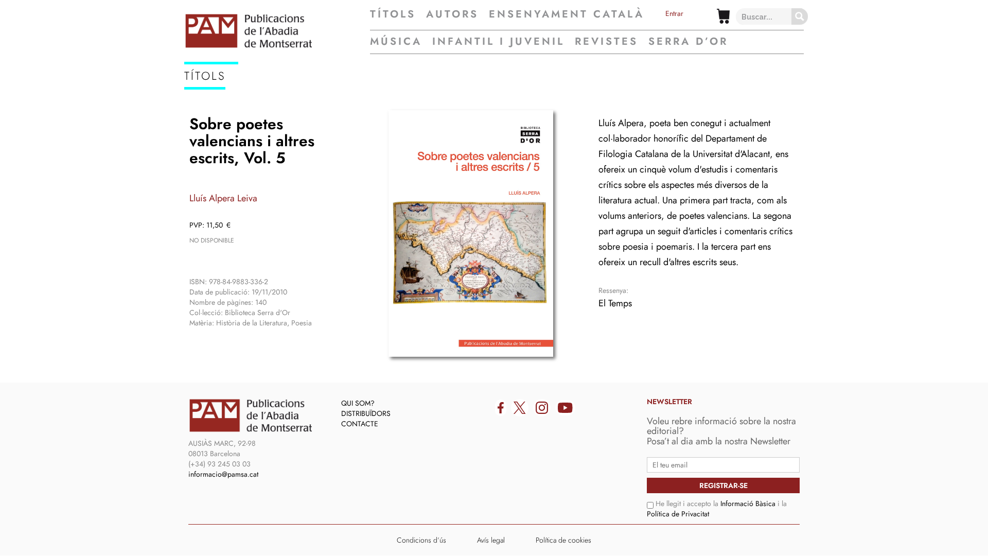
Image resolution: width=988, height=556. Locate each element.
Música (396, 41)
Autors (452, 14)
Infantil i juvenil (498, 41)
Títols (393, 14)
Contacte (359, 424)
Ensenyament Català (566, 14)
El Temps (615, 303)
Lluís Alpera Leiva (223, 198)
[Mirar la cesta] (723, 16)
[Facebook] (500, 407)
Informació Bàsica (747, 503)
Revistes (606, 41)
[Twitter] (519, 407)
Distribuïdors (366, 413)
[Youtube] (565, 407)
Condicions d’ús (421, 540)
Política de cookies (563, 540)
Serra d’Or (688, 41)
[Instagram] (542, 407)
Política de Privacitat (678, 514)
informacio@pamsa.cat (223, 474)
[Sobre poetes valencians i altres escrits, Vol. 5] (471, 233)
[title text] (277, 31)
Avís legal (491, 540)
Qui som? (358, 403)
